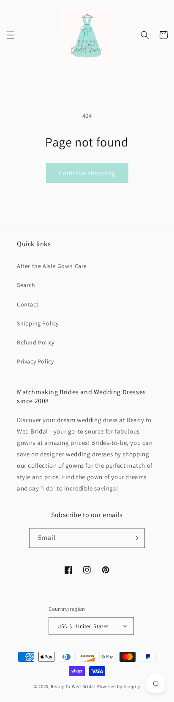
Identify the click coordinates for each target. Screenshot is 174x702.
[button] (10, 35)
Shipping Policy (38, 323)
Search (26, 285)
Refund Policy (35, 342)
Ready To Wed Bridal (73, 686)
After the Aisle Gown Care (52, 266)
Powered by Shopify (119, 686)
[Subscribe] (135, 538)
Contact (27, 304)
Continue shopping (87, 173)
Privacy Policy (35, 361)
